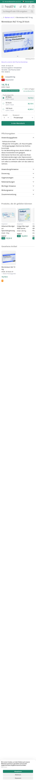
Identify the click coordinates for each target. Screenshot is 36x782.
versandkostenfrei (29, 91)
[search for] (32, 11)
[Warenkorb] (33, 6)
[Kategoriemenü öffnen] (2, 6)
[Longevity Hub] (21, 6)
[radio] (18, 98)
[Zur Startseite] (10, 6)
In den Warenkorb (18, 123)
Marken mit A (9, 17)
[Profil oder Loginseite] (29, 6)
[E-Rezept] (25, 6)
